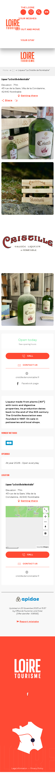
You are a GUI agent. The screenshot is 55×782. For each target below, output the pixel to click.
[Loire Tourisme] (13, 24)
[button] (39, 12)
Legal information (19, 768)
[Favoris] (31, 12)
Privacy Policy (36, 768)
